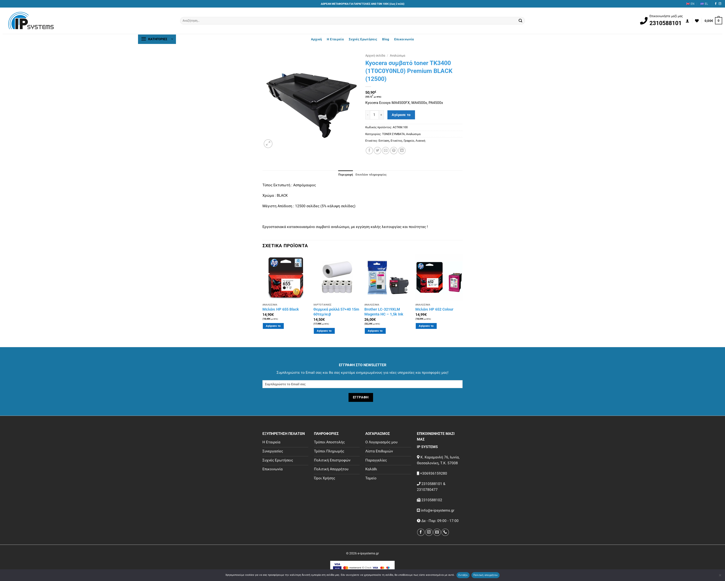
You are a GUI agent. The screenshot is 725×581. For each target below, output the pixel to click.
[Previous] (262, 300)
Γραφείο (409, 140)
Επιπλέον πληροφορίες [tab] (371, 174)
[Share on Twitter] (377, 150)
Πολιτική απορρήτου (485, 574)
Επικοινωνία (404, 39)
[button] (687, 21)
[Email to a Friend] (385, 150)
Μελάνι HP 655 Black (280, 309)
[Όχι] (720, 576)
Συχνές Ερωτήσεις (363, 39)
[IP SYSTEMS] (31, 20)
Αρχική (316, 39)
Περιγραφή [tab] (345, 174)
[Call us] (445, 532)
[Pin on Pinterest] (393, 150)
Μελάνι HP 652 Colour (434, 309)
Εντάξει (463, 574)
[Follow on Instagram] (720, 3)
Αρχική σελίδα (375, 55)
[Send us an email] (437, 532)
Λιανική (420, 140)
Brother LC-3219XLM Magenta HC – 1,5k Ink (383, 311)
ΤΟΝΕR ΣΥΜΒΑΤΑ (393, 134)
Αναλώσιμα (397, 55)
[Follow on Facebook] (715, 3)
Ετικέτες (396, 140)
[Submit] (520, 21)
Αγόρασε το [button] (273, 325)
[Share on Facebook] (369, 150)
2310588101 (665, 23)
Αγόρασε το (401, 115)
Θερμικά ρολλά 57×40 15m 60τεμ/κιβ (336, 311)
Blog (385, 39)
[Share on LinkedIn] (402, 150)
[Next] (462, 300)
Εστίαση (384, 140)
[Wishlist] (697, 21)
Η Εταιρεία (335, 39)
